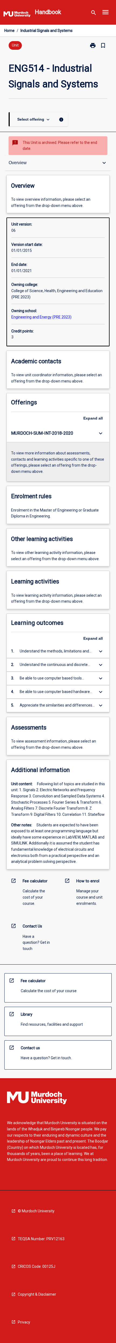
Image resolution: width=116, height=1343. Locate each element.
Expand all (93, 418)
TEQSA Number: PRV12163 (41, 1239)
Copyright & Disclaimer (37, 1294)
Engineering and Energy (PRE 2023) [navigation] (41, 317)
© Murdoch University (36, 1211)
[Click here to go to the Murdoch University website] (17, 15)
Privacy (24, 1322)
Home (9, 30)
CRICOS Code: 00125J (36, 1266)
